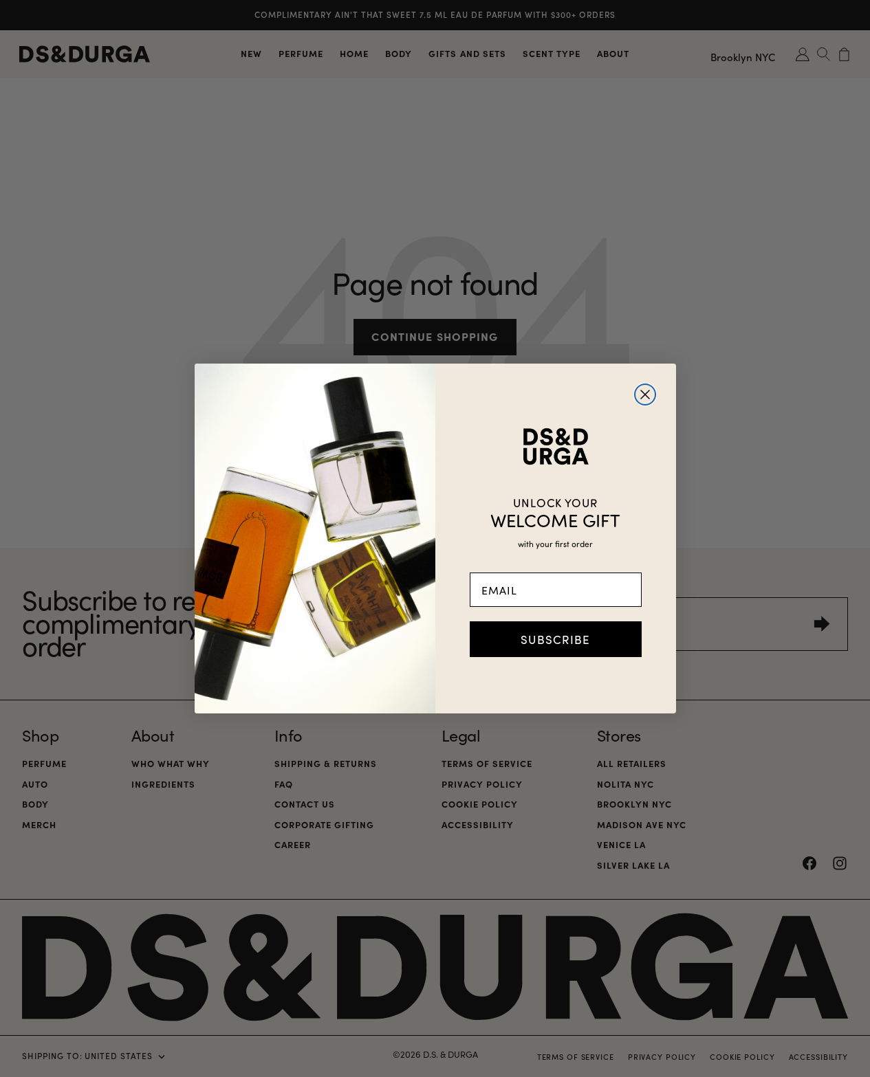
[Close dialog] (645, 394)
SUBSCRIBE (555, 639)
